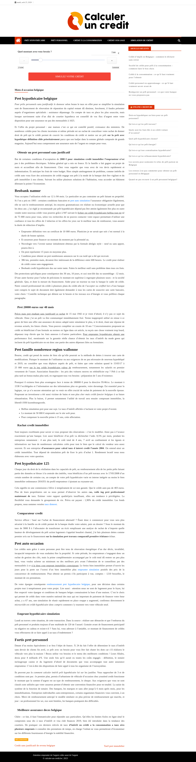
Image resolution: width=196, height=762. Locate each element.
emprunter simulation (88, 569)
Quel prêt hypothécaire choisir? (143, 139)
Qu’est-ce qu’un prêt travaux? (142, 124)
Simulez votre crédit (69, 76)
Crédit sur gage (116, 40)
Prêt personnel (59, 40)
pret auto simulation (80, 200)
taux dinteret (51, 504)
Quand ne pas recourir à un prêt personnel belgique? (153, 179)
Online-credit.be (142, 107)
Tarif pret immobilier (114, 746)
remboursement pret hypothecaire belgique (68, 584)
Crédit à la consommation (87, 40)
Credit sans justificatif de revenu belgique (35, 745)
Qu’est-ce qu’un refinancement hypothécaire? (150, 156)
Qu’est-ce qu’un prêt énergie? (142, 144)
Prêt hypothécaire (35, 40)
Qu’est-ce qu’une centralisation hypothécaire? (150, 150)
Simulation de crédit (142, 40)
